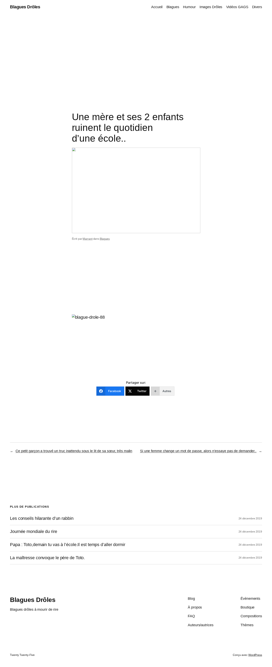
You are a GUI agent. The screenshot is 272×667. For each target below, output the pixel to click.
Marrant (87, 238)
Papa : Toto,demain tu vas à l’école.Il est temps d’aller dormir (67, 544)
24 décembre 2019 (250, 518)
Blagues (105, 238)
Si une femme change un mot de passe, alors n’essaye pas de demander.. (198, 451)
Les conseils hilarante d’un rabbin (41, 518)
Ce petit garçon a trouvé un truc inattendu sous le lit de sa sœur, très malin (74, 451)
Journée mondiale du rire (33, 531)
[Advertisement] (136, 56)
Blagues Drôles (25, 6)
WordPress (255, 654)
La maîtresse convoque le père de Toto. (47, 557)
